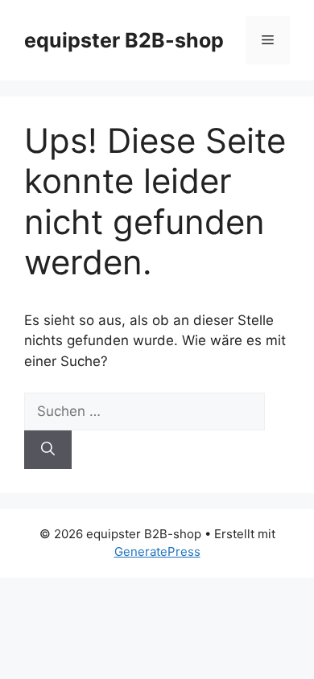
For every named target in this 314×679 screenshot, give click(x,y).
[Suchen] (48, 449)
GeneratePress (157, 551)
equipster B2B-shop (124, 40)
